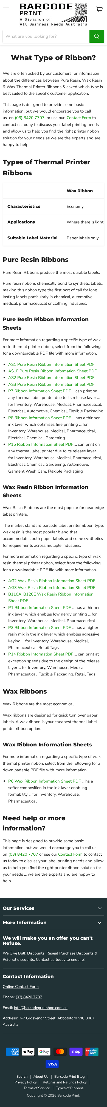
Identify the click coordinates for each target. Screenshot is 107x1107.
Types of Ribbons (69, 1088)
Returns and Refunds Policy (65, 1082)
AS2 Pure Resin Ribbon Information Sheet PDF (51, 377)
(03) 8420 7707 (29, 117)
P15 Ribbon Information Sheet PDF (40, 444)
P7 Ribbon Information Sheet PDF (39, 391)
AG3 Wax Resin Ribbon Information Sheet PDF (51, 587)
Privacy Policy (26, 1082)
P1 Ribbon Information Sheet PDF (39, 607)
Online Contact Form (21, 986)
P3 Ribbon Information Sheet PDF (39, 627)
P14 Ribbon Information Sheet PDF (40, 654)
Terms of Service (37, 1088)
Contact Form (79, 117)
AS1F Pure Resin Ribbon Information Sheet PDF (52, 371)
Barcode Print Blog (69, 1076)
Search (21, 1076)
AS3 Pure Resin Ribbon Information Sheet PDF (51, 384)
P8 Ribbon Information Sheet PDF (39, 418)
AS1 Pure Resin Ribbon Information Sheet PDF (51, 364)
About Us (40, 1076)
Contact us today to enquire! (60, 959)
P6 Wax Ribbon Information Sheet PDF (44, 781)
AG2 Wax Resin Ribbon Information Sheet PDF (51, 580)
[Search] (96, 36)
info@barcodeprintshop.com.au (40, 1007)
